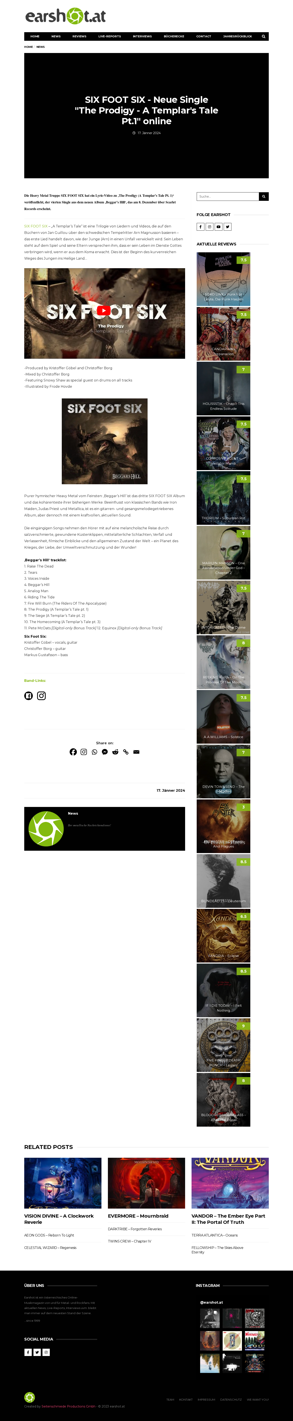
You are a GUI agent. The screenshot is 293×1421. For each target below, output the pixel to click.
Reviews (79, 36)
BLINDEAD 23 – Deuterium (223, 901)
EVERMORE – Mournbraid (138, 1216)
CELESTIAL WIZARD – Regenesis (50, 1248)
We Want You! (258, 1399)
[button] (210, 1318)
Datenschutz (231, 1399)
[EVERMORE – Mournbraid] (146, 1183)
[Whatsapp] (94, 752)
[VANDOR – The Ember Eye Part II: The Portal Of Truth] (230, 1183)
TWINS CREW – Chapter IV (129, 1241)
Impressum (206, 1399)
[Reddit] (115, 752)
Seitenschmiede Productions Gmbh (68, 1406)
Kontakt (186, 1399)
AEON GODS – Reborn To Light (49, 1235)
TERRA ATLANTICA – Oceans (215, 1235)
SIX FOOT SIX (36, 226)
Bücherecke (174, 36)
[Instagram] (84, 752)
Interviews (142, 36)
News (55, 36)
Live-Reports (109, 36)
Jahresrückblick (237, 36)
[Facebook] (73, 752)
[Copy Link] (126, 752)
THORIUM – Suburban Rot (223, 518)
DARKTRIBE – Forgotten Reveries (135, 1229)
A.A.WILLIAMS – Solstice (223, 737)
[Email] (136, 752)
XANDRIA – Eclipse (223, 956)
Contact (203, 36)
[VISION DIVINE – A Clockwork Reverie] (62, 1183)
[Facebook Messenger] (105, 752)
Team (170, 1399)
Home (34, 36)
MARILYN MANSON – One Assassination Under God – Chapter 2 (223, 568)
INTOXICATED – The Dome (223, 627)
